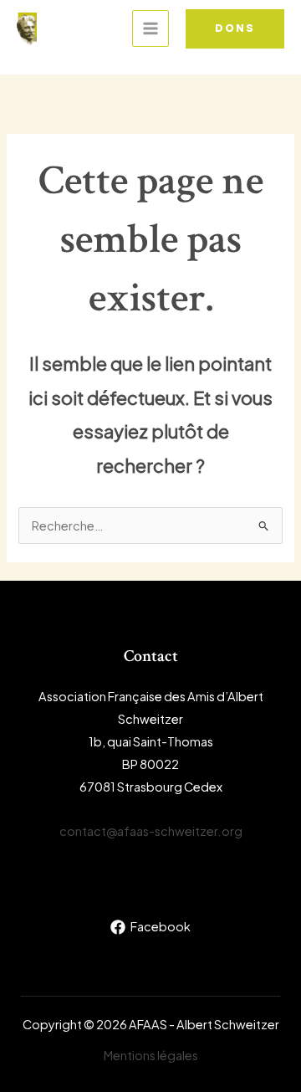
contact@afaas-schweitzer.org (150, 830)
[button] (235, 29)
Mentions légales (151, 1055)
